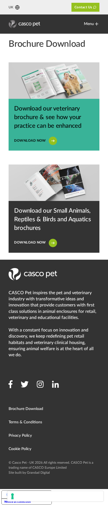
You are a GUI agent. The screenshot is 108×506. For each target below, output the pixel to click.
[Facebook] (10, 384)
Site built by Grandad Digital (29, 472)
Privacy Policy (20, 436)
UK (11, 7)
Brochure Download (26, 409)
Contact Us (83, 7)
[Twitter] (25, 384)
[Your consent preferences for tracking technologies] (55, 496)
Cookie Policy (20, 449)
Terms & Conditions (25, 422)
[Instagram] (40, 384)
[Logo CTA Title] (24, 24)
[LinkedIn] (55, 384)
